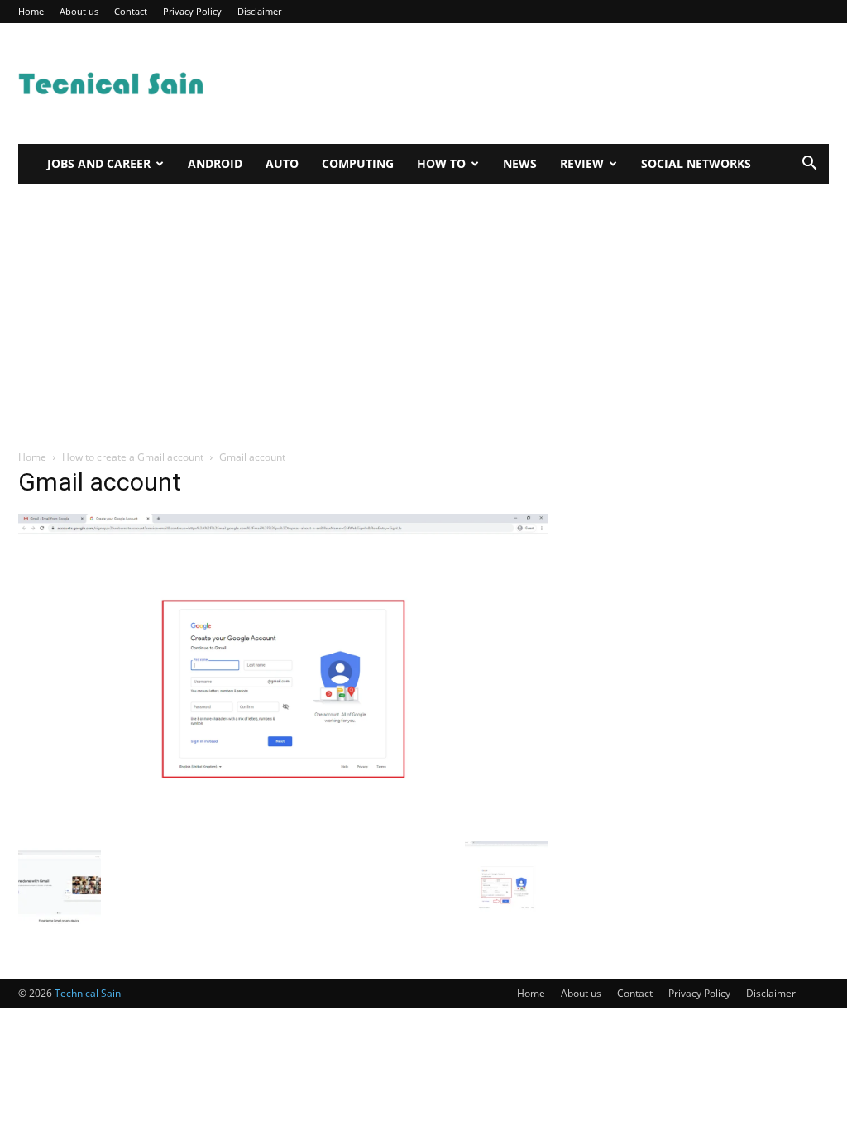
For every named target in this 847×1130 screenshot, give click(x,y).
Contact (130, 11)
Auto (282, 163)
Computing (358, 163)
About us (79, 11)
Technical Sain (88, 993)
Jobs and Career (99, 163)
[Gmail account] (283, 824)
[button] (809, 165)
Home (31, 11)
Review (582, 163)
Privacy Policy (192, 11)
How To (441, 163)
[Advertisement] (527, 83)
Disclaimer (259, 11)
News (520, 163)
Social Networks (696, 163)
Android (215, 163)
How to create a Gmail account (132, 457)
